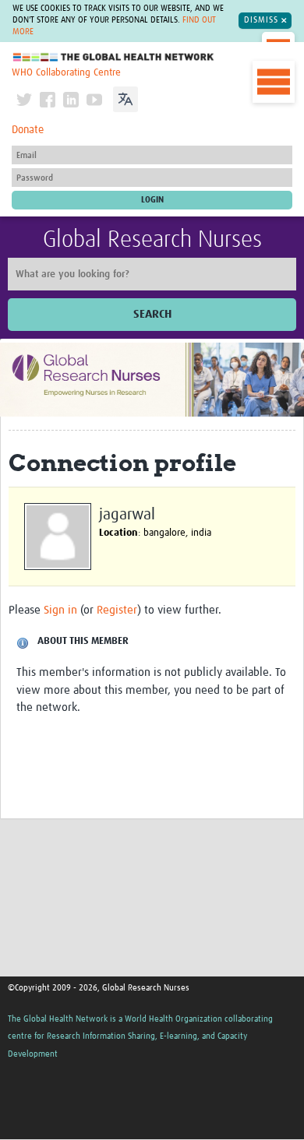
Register (117, 610)
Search (152, 314)
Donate (28, 130)
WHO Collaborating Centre (66, 73)
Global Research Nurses (152, 240)
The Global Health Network (114, 57)
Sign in (60, 610)
